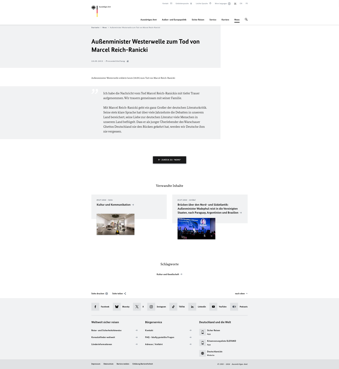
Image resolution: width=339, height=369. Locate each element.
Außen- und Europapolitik (174, 19)
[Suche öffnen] (246, 20)
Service (212, 19)
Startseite (95, 27)
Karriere (225, 19)
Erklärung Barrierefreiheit (143, 364)
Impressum (95, 364)
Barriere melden (123, 364)
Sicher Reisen (198, 19)
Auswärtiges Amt (148, 19)
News (237, 20)
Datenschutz (108, 364)
